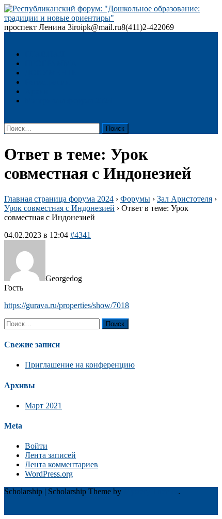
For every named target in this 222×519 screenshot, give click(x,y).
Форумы (135, 198)
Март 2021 (43, 405)
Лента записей (50, 455)
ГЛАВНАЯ (45, 54)
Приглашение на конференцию (80, 364)
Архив (36, 91)
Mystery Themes (150, 491)
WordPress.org (49, 473)
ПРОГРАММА (51, 63)
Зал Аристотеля (184, 198)
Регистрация (47, 82)
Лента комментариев (61, 464)
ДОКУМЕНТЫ (52, 72)
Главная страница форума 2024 (59, 198)
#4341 (80, 235)
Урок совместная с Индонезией (59, 208)
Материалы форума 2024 (68, 100)
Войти (36, 445)
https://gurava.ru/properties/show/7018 (66, 305)
